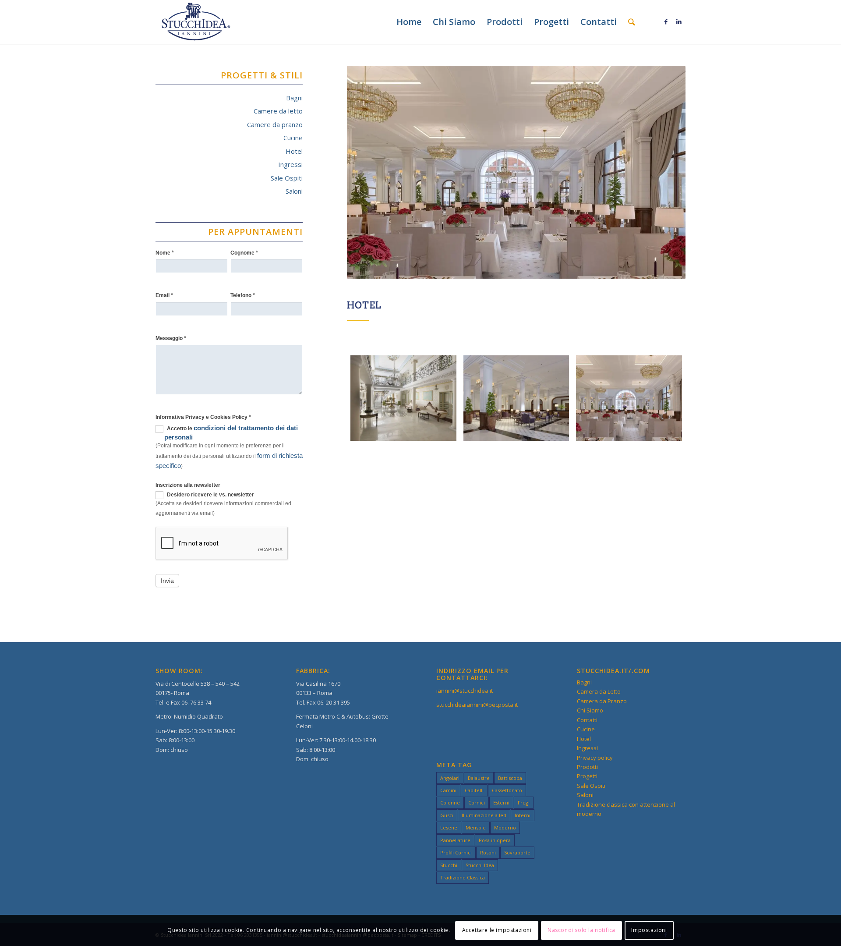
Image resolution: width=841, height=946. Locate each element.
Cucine (293, 137)
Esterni (501, 802)
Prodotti (587, 767)
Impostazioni (649, 930)
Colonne (450, 802)
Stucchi (448, 865)
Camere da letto (278, 110)
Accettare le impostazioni (497, 930)
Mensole (476, 827)
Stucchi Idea (480, 865)
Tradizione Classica (462, 877)
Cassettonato (507, 790)
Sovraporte (517, 852)
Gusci (446, 815)
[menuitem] (409, 22)
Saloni (294, 191)
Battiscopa (510, 778)
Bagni (294, 97)
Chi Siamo (590, 710)
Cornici (476, 802)
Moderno (505, 827)
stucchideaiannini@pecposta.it (477, 705)
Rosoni (488, 852)
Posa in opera (495, 840)
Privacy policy (595, 758)
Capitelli (474, 790)
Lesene (448, 827)
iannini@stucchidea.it (464, 690)
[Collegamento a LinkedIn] (679, 21)
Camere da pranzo (275, 124)
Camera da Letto (599, 691)
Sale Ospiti (287, 178)
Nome (164, 252)
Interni (522, 815)
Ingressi (290, 164)
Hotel (294, 151)
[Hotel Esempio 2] (516, 398)
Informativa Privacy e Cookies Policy (203, 417)
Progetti (587, 776)
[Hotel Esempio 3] (629, 398)
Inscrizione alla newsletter (187, 485)
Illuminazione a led (484, 815)
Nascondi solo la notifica (581, 930)
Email (164, 295)
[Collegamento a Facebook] (665, 21)
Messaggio (170, 338)
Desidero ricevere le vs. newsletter (210, 495)
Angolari (449, 778)
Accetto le (231, 432)
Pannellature (455, 840)
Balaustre (479, 778)
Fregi (524, 802)
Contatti (587, 720)
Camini (448, 790)
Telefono (242, 295)
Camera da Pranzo (602, 701)
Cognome (244, 252)
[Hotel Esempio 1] (403, 398)
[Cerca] (631, 22)
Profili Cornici (456, 852)
